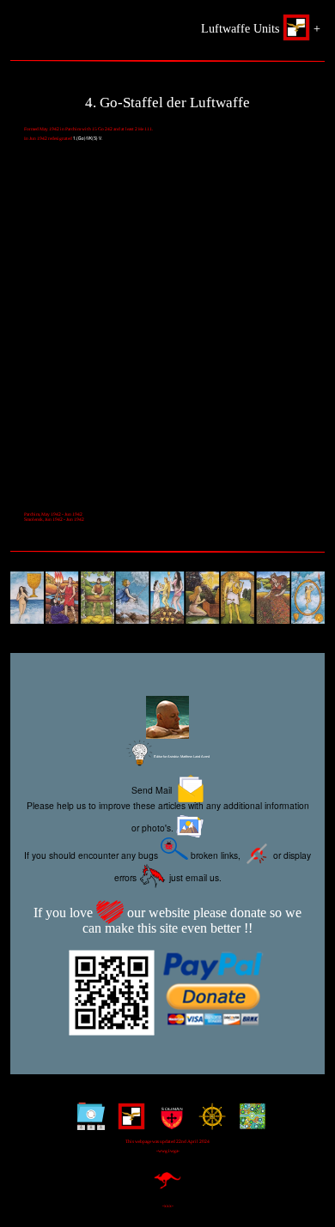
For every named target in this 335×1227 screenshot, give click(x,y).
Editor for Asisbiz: (181, 756)
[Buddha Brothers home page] (208, 1123)
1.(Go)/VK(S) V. (87, 138)
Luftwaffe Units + (260, 28)
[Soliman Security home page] (167, 1123)
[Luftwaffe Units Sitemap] (87, 1123)
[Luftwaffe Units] (127, 1123)
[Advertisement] (167, 335)
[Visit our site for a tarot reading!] (167, 600)
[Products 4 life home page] (248, 1123)
